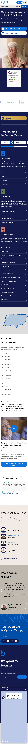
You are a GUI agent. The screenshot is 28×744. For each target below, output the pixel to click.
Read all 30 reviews (13, 493)
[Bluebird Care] (4, 3)
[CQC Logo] (12, 73)
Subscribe (22, 677)
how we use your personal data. (10, 680)
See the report (12, 83)
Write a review (5, 493)
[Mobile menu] (25, 2)
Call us (19, 2)
